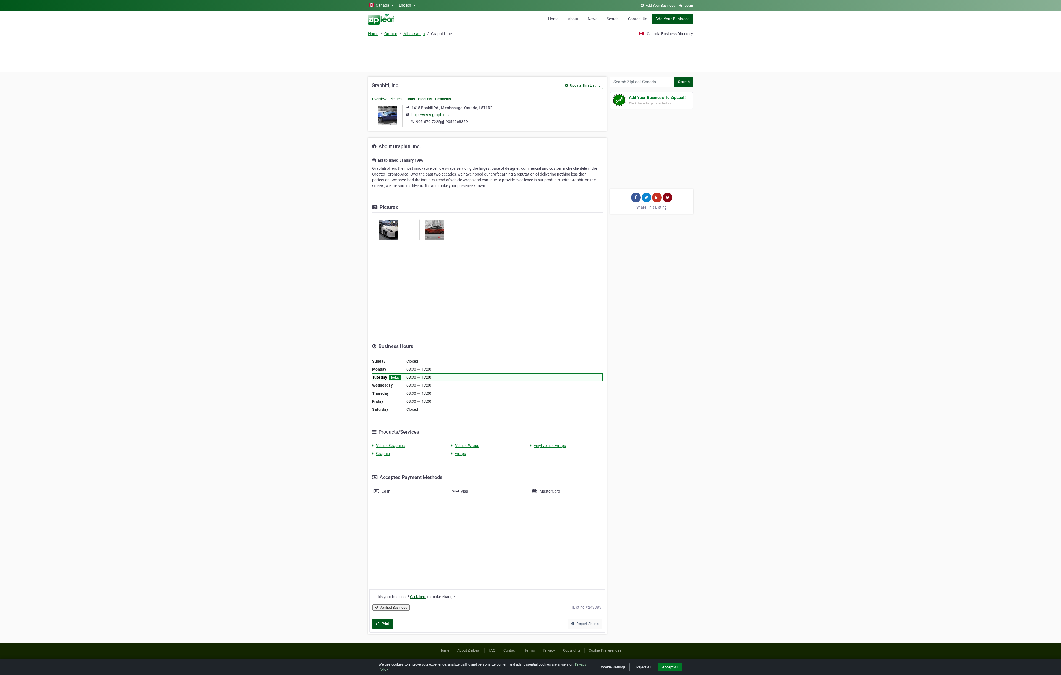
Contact (509, 650)
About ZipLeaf (469, 650)
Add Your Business (672, 19)
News (592, 19)
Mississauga (414, 34)
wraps (460, 453)
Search (613, 19)
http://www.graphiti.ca (431, 114)
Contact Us (637, 19)
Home (553, 19)
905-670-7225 (428, 121)
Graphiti (383, 453)
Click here (418, 597)
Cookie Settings (613, 667)
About (573, 19)
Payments (443, 99)
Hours (410, 99)
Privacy (549, 650)
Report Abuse (587, 624)
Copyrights (572, 650)
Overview (379, 99)
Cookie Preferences (605, 650)
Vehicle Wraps (467, 445)
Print (384, 624)
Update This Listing (585, 85)
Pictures (396, 99)
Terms (529, 650)
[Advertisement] (530, 55)
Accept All (670, 667)
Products (425, 99)
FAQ (492, 650)
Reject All (643, 667)
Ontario (390, 34)
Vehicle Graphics (390, 445)
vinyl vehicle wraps (550, 445)
